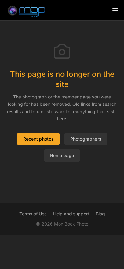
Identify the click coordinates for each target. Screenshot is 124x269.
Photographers (85, 139)
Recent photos (38, 139)
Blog (100, 213)
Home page (62, 155)
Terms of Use (33, 213)
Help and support (71, 213)
